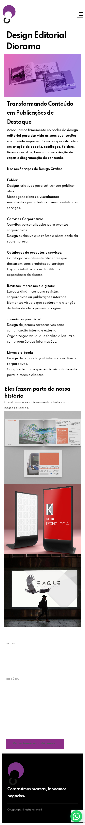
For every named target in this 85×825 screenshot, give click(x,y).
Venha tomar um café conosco (35, 743)
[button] (76, 816)
